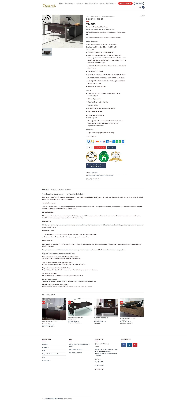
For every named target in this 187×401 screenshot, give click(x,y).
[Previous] (42, 316)
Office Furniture (68, 3)
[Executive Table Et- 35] (54, 310)
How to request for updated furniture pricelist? (79, 345)
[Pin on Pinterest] (96, 179)
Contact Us (45, 347)
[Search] (140, 7)
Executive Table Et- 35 (47, 325)
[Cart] (143, 7)
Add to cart (100, 148)
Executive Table (110, 16)
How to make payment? (75, 349)
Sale (95, 3)
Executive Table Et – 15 (100, 321)
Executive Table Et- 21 (125, 321)
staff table (111, 175)
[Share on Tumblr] (99, 179)
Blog (43, 350)
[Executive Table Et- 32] (80, 308)
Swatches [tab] (68, 189)
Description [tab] (45, 189)
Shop (43, 357)
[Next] (144, 316)
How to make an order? (75, 352)
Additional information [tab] (57, 189)
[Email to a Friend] (93, 179)
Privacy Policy (46, 360)
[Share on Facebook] (87, 179)
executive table (92, 175)
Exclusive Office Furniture (106, 3)
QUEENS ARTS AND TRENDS (54, 398)
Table (103, 16)
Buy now (111, 148)
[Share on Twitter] (90, 179)
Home (61, 3)
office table (106, 175)
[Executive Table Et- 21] (132, 308)
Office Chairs (88, 3)
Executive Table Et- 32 (73, 321)
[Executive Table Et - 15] (106, 308)
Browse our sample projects (67, 250)
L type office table (99, 175)
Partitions (79, 3)
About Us (45, 344)
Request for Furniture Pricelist (50, 354)
